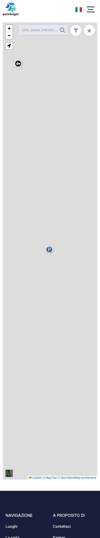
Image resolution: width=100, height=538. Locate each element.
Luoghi (11, 526)
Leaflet (36, 477)
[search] (62, 30)
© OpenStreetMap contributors (77, 477)
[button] (19, 65)
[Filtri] (75, 30)
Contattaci (62, 526)
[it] (78, 9)
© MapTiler (50, 477)
